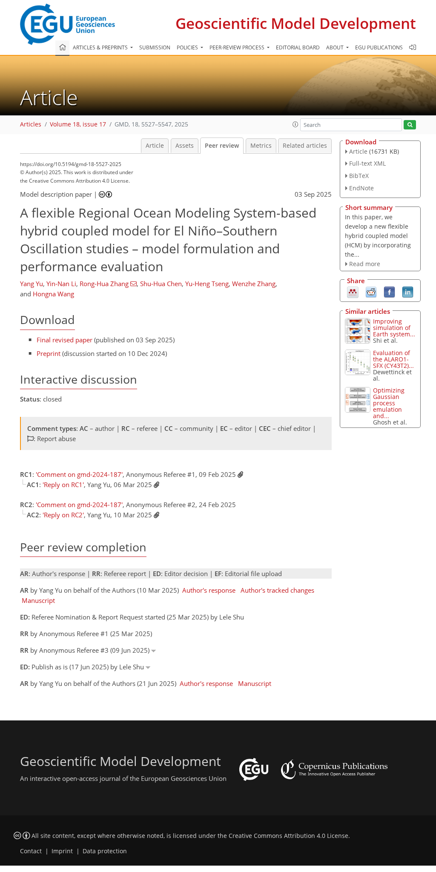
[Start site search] (410, 125)
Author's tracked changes (277, 590)
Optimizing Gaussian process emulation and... (388, 403)
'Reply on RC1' (63, 484)
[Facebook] (389, 291)
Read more (364, 264)
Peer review (222, 145)
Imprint (62, 851)
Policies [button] (188, 47)
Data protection (105, 851)
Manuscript (38, 600)
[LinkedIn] (407, 291)
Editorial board (298, 47)
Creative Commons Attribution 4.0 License (288, 836)
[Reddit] (371, 291)
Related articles (305, 145)
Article (155, 145)
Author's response (208, 590)
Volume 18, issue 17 (78, 124)
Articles (30, 124)
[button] (295, 124)
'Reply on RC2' (63, 515)
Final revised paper (64, 340)
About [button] (335, 47)
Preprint (48, 353)
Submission (154, 47)
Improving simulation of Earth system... (394, 327)
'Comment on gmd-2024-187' (79, 474)
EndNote (361, 188)
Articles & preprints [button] (101, 47)
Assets (184, 145)
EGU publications (379, 47)
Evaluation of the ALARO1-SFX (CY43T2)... (393, 359)
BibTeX (359, 176)
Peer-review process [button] (237, 47)
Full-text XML (367, 163)
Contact (31, 851)
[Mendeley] (353, 291)
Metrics (261, 145)
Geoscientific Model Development (295, 23)
